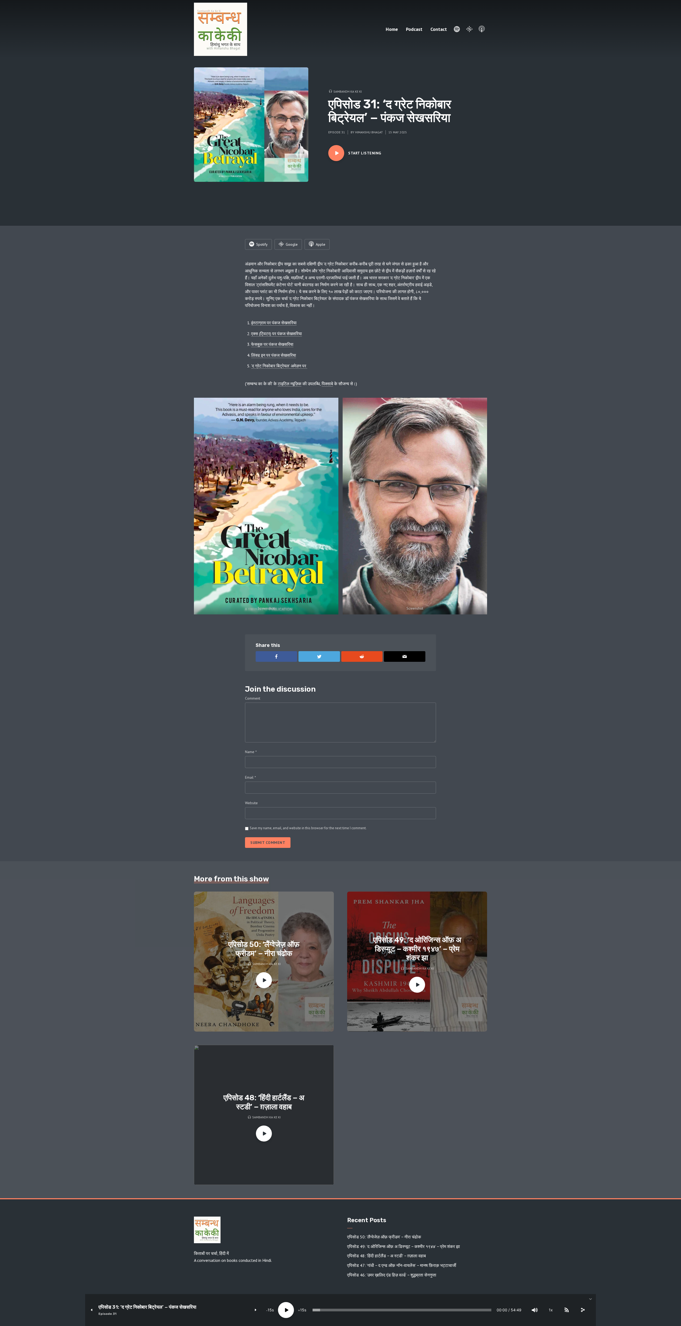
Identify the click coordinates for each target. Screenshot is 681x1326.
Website (251, 802)
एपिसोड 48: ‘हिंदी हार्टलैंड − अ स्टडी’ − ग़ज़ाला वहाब (263, 1102)
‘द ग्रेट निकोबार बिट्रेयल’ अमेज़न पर (279, 365)
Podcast (414, 29)
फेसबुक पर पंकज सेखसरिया (272, 344)
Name (251, 751)
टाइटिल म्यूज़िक (289, 383)
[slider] (402, 1310)
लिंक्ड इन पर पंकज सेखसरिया (273, 355)
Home (392, 29)
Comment (252, 698)
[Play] (286, 1310)
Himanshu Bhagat (369, 132)
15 (270, 1310)
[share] (583, 1310)
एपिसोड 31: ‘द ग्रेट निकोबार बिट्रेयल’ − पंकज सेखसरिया (147, 1307)
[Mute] (535, 1310)
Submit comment (267, 842)
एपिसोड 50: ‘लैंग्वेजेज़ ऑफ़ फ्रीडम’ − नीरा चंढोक (264, 949)
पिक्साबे (327, 383)
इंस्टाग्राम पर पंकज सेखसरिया (274, 322)
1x (551, 1310)
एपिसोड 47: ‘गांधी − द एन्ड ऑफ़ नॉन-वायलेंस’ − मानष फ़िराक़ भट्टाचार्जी (401, 1265)
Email (250, 777)
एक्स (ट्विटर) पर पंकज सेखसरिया (276, 333)
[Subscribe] (567, 1310)
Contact (438, 29)
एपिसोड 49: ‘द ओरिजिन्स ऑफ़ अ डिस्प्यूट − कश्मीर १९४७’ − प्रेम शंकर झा (417, 948)
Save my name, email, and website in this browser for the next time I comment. (308, 828)
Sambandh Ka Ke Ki (347, 91)
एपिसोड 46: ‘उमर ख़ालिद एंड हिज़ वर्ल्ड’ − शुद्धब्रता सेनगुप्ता (391, 1275)
